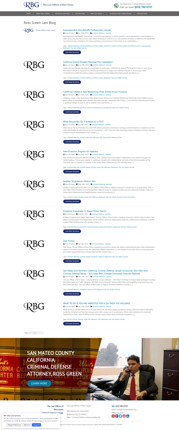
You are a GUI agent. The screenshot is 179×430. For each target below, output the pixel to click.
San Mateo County (80, 48)
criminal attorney (73, 46)
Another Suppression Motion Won (79, 181)
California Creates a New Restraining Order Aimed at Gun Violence (95, 91)
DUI (138, 46)
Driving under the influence (127, 46)
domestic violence (110, 46)
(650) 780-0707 (143, 7)
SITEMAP (119, 425)
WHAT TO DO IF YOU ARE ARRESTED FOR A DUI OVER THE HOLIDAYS (96, 303)
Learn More (39, 383)
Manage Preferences (14, 425)
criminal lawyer (98, 46)
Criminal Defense (86, 46)
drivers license (72, 319)
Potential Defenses (62, 14)
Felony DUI (107, 137)
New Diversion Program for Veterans (80, 151)
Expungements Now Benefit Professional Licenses (87, 30)
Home (29, 14)
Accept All (36, 425)
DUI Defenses (80, 14)
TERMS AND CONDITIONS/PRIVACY (105, 425)
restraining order (109, 108)
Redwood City (68, 48)
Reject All (27, 425)
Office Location (118, 413)
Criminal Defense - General (101, 33)
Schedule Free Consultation (121, 14)
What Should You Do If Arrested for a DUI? (83, 121)
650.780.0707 (122, 406)
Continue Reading (72, 52)
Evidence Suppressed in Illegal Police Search (84, 211)
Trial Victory (69, 240)
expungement (146, 46)
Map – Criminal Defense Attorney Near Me (83, 417)
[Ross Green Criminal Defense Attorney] (48, 8)
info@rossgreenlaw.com (127, 409)
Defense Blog (142, 14)
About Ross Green (43, 14)
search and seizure (128, 197)
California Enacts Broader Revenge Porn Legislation (88, 61)
